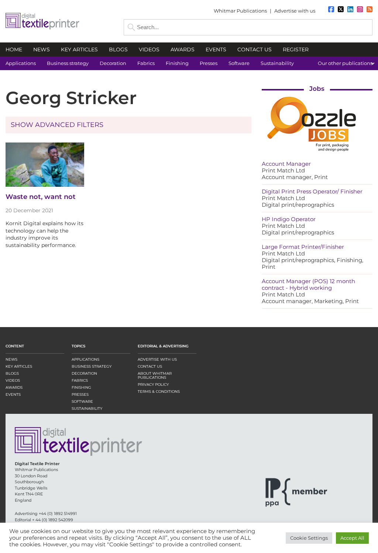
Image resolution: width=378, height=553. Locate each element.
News (11, 359)
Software (82, 401)
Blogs (12, 373)
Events (13, 394)
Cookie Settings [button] (309, 538)
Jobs (316, 88)
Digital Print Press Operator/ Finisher (312, 191)
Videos (13, 380)
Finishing (81, 387)
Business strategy (91, 366)
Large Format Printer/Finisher (303, 246)
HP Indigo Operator (289, 219)
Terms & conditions (159, 391)
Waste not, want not (41, 197)
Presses (80, 394)
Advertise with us (294, 11)
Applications (85, 359)
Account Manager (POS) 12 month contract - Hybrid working (308, 284)
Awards (14, 387)
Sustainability (87, 408)
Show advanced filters (57, 125)
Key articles (19, 366)
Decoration (84, 373)
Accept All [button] (352, 538)
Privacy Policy (153, 384)
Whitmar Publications (240, 11)
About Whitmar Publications (155, 375)
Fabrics (80, 380)
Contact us (150, 366)
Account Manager (286, 163)
